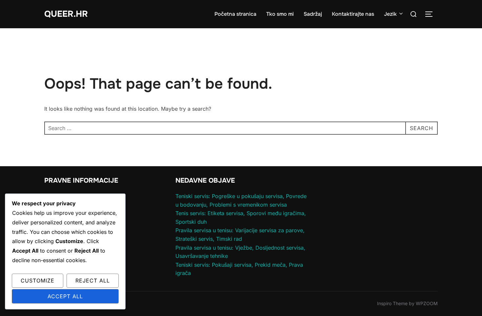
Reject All (92, 280)
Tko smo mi (280, 14)
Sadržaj (313, 14)
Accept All (65, 296)
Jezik (390, 14)
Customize (37, 280)
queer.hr (66, 14)
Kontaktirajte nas (353, 14)
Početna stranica (235, 14)
